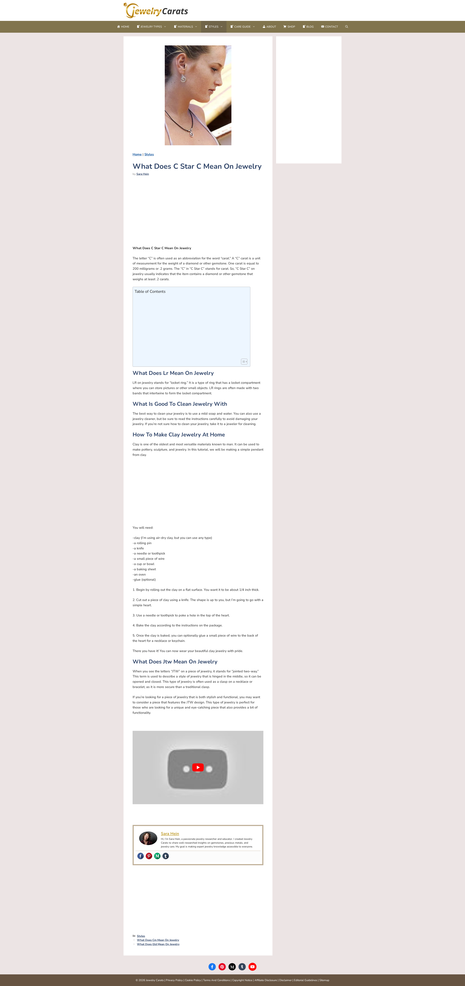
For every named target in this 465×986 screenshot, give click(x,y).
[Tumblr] (165, 856)
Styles (149, 154)
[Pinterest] (149, 856)
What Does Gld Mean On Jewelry (158, 944)
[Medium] (157, 856)
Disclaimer (285, 980)
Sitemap (324, 980)
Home (137, 154)
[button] (347, 27)
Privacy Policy (174, 980)
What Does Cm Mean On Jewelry (158, 940)
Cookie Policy (193, 980)
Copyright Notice (242, 980)
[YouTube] (252, 967)
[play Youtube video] (198, 767)
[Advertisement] (275, 9)
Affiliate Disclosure (265, 980)
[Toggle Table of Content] (242, 362)
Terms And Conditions (216, 980)
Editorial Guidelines (305, 980)
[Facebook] (140, 856)
